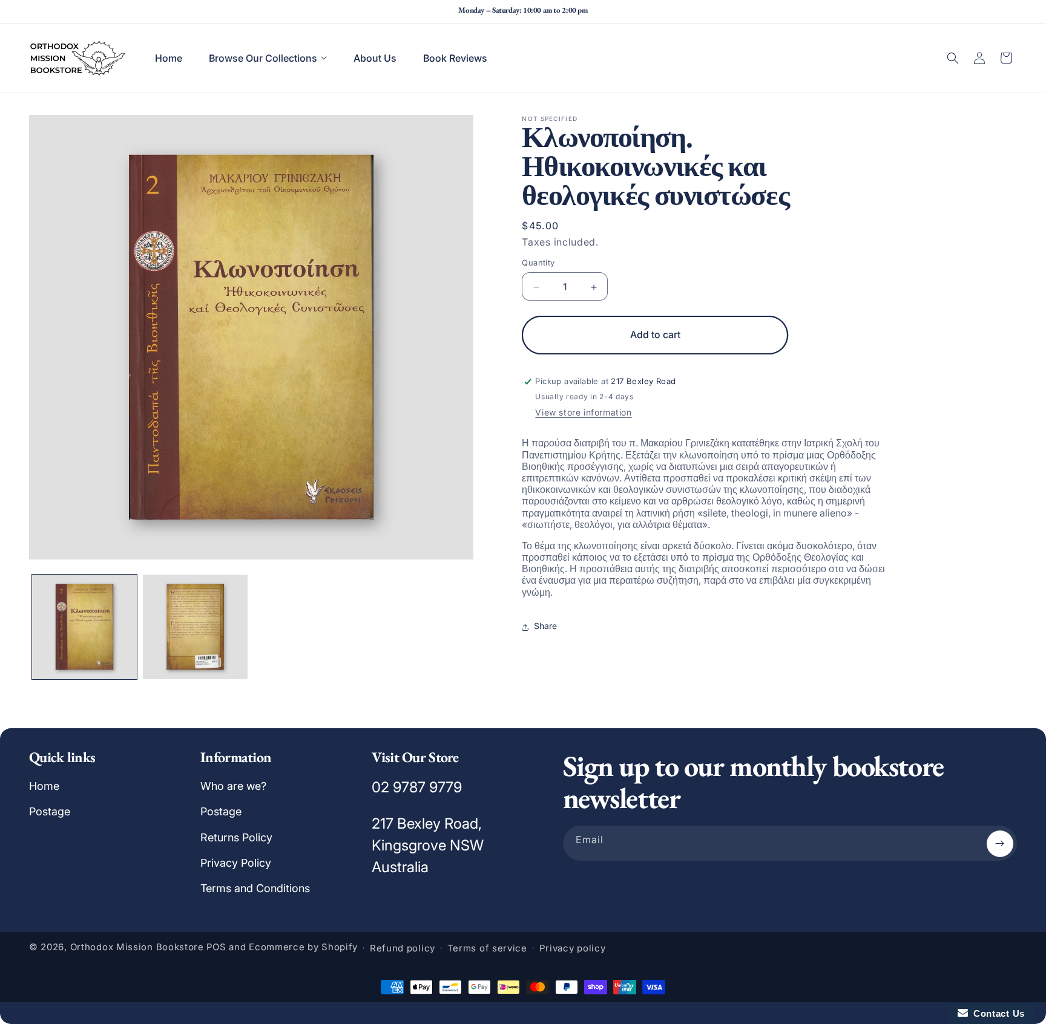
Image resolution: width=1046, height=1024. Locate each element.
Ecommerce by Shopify (303, 947)
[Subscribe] (1000, 843)
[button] (268, 58)
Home (44, 786)
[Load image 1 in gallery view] (84, 627)
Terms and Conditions (255, 888)
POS (216, 947)
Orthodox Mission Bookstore (137, 947)
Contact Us (996, 1013)
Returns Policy (236, 837)
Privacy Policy (235, 862)
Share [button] (545, 626)
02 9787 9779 (417, 787)
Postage (49, 811)
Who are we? (233, 786)
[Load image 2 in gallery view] (195, 627)
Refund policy (402, 948)
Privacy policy (572, 948)
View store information (583, 413)
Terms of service (487, 948)
